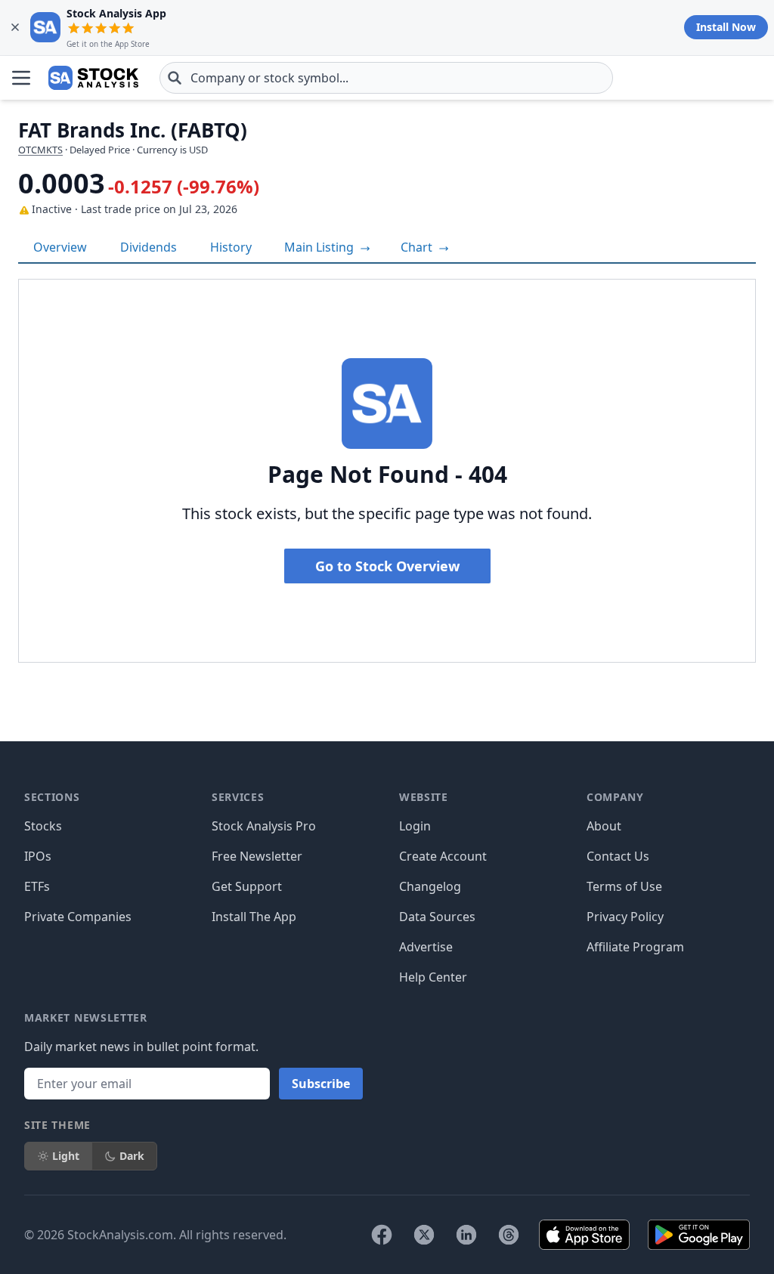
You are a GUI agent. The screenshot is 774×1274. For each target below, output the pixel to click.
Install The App (254, 916)
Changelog (430, 886)
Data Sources (437, 916)
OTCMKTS (40, 149)
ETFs (37, 886)
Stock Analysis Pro (264, 826)
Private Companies (78, 916)
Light (65, 1156)
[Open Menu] (21, 78)
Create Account (443, 856)
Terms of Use (624, 886)
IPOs (37, 856)
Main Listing (320, 247)
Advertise (426, 946)
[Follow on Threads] (509, 1235)
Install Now (726, 27)
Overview (60, 247)
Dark (131, 1156)
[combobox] (386, 78)
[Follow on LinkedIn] (466, 1235)
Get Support (247, 886)
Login (415, 826)
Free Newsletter (257, 856)
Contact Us (618, 856)
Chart (418, 247)
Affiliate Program (635, 946)
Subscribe (321, 1083)
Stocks (43, 826)
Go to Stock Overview (387, 566)
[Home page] (93, 77)
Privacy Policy (625, 916)
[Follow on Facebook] (382, 1235)
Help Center (433, 977)
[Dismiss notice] (15, 27)
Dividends (148, 247)
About (604, 826)
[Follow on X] (424, 1235)
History (231, 247)
